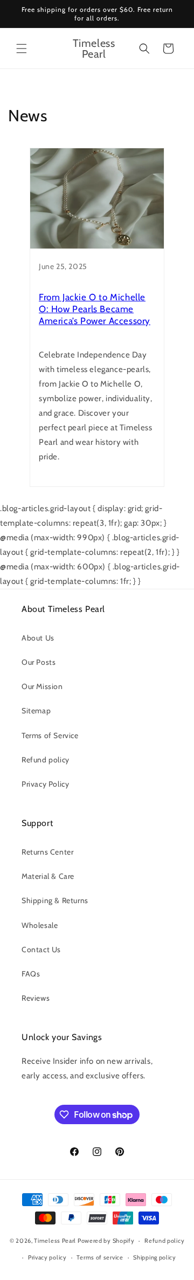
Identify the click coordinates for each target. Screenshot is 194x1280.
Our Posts (39, 662)
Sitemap (36, 710)
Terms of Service (50, 735)
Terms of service (100, 1257)
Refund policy (46, 760)
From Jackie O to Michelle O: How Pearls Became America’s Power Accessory (94, 309)
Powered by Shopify (106, 1240)
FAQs (31, 974)
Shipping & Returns (55, 900)
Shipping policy (154, 1257)
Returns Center (47, 852)
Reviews (36, 998)
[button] (21, 48)
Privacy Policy (45, 784)
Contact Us (41, 949)
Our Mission (42, 686)
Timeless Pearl (55, 1240)
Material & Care (48, 876)
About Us (38, 638)
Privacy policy (47, 1257)
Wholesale (40, 925)
